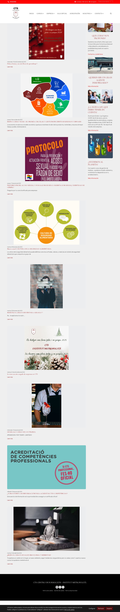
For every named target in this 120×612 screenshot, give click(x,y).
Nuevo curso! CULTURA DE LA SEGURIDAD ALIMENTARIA (29, 249)
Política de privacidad (71, 590)
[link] (16, 13)
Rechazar (101, 608)
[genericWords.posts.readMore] (46, 37)
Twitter (86, 2)
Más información (93, 86)
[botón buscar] (110, 13)
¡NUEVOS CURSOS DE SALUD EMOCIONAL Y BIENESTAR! (29, 555)
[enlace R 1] (100, 96)
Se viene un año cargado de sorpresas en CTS (22, 374)
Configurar (92, 608)
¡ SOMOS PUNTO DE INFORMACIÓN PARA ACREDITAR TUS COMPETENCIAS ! (37, 493)
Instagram (93, 2)
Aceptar (109, 608)
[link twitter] (63, 587)
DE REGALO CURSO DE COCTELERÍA (21, 432)
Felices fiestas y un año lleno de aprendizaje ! (22, 64)
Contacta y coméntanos (95, 54)
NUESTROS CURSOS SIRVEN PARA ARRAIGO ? (25, 313)
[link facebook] (57, 587)
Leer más (10, 67)
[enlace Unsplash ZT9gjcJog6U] (100, 23)
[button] (40, 13)
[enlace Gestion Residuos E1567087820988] (100, 146)
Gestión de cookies (59, 590)
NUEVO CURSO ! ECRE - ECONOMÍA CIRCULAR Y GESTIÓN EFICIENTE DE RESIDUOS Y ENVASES (44, 122)
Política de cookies (48, 590)
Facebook (79, 2)
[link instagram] (60, 587)
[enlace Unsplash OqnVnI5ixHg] (100, 65)
